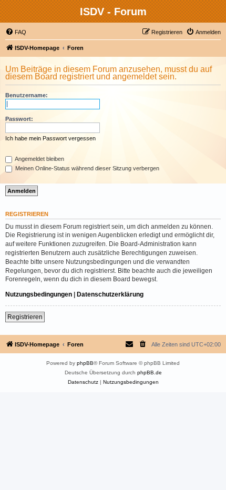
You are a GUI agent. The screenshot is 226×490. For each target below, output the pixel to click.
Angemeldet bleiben (39, 159)
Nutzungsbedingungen (38, 294)
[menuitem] (15, 32)
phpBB (85, 363)
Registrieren (25, 317)
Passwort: (19, 119)
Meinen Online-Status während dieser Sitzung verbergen (86, 168)
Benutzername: (26, 95)
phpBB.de (149, 372)
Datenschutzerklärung (110, 294)
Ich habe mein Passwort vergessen (50, 138)
